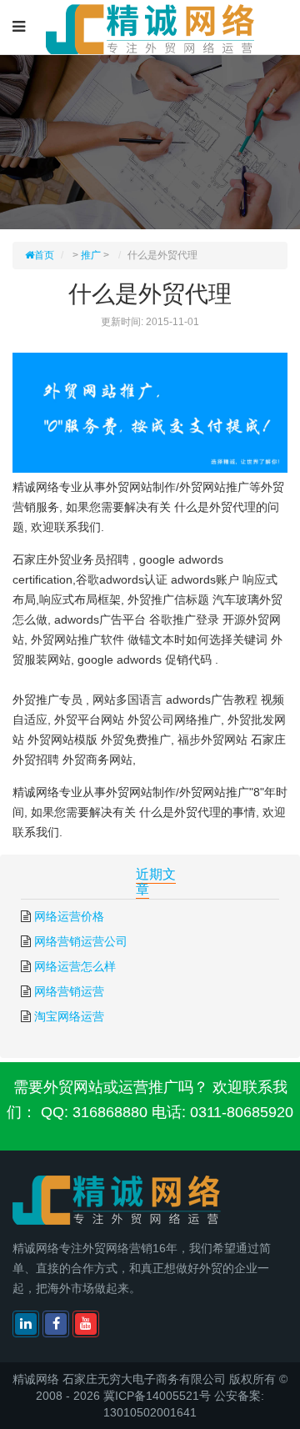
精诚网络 (35, 1379)
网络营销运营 (69, 991)
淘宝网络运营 (69, 1016)
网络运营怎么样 (75, 966)
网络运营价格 (69, 916)
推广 (91, 255)
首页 (44, 255)
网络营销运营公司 (81, 941)
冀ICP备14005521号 (157, 1395)
